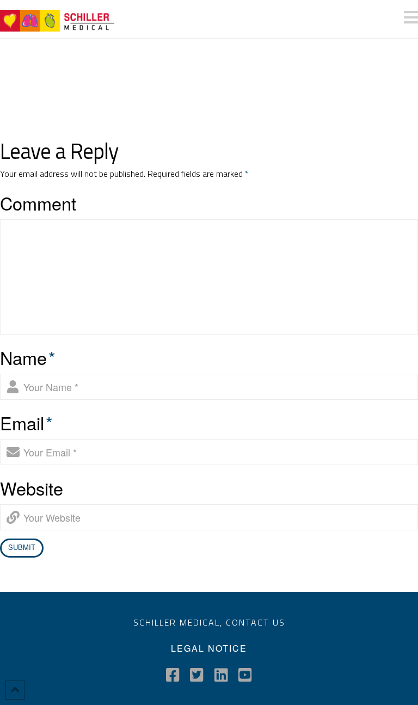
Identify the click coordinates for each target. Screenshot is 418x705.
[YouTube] (245, 675)
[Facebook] (173, 675)
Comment (38, 202)
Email (26, 422)
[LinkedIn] (221, 675)
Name (28, 357)
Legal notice (209, 648)
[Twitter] (197, 675)
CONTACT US (255, 622)
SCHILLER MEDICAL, (179, 622)
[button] (411, 17)
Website (31, 487)
